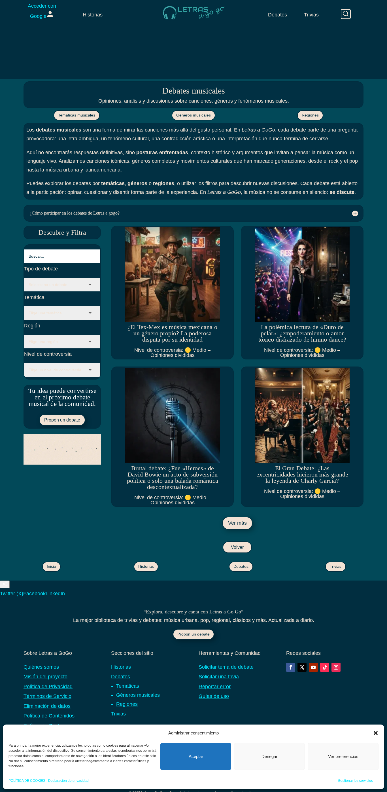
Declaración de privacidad (68, 780)
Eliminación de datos (47, 706)
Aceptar (196, 756)
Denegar (269, 756)
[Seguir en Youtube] (313, 667)
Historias (93, 15)
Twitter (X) (11, 593)
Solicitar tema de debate (226, 667)
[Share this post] (5, 584)
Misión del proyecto (45, 676)
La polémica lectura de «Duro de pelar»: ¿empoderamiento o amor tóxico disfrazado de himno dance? (302, 333)
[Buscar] (346, 14)
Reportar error (215, 686)
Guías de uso (214, 696)
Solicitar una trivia (219, 676)
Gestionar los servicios (355, 780)
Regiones (310, 115)
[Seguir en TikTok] (324, 667)
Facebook (34, 593)
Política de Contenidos (49, 716)
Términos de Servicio (47, 696)
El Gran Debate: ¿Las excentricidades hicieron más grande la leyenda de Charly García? (302, 474)
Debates (277, 15)
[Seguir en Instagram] (336, 667)
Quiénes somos (41, 667)
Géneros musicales (193, 115)
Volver (237, 547)
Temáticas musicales (76, 115)
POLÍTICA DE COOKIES (26, 780)
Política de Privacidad (48, 686)
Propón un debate (62, 420)
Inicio (51, 566)
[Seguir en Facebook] (290, 667)
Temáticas (127, 686)
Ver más (237, 523)
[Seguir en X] (302, 667)
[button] (376, 733)
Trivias (311, 15)
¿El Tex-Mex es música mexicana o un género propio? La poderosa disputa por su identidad (172, 333)
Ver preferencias (343, 756)
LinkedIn (55, 593)
